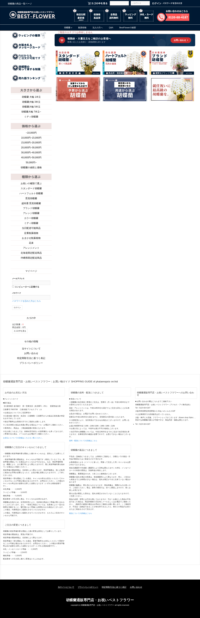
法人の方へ (98, 27)
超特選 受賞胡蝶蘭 (31, 203)
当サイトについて (31, 348)
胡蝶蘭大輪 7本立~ (31, 111)
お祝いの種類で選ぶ (31, 183)
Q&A (111, 27)
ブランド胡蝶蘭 (31, 208)
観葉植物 (82, 27)
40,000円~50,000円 (31, 157)
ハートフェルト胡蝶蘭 (31, 193)
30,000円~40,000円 (31, 152)
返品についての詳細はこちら (80, 513)
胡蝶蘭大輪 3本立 (31, 102)
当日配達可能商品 (31, 228)
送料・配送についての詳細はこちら (83, 441)
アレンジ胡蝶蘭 (31, 213)
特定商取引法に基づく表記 (31, 358)
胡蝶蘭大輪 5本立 (31, 106)
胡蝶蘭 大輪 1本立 (31, 97)
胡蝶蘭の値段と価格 (31, 167)
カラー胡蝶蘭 (31, 218)
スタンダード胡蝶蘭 (31, 188)
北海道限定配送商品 (31, 253)
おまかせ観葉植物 (31, 238)
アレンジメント (31, 248)
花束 (31, 243)
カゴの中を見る (20, 331)
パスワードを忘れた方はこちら (26, 301)
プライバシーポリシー (31, 363)
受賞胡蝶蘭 (31, 198)
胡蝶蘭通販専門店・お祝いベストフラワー (100, 600)
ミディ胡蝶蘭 (31, 116)
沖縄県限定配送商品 (31, 258)
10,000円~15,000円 (31, 137)
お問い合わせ (31, 353)
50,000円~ (31, 162)
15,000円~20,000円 (31, 142)
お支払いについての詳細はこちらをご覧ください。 (23, 438)
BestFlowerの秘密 (127, 27)
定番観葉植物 (31, 233)
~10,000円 (31, 133)
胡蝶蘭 (67, 27)
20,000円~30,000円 (31, 147)
